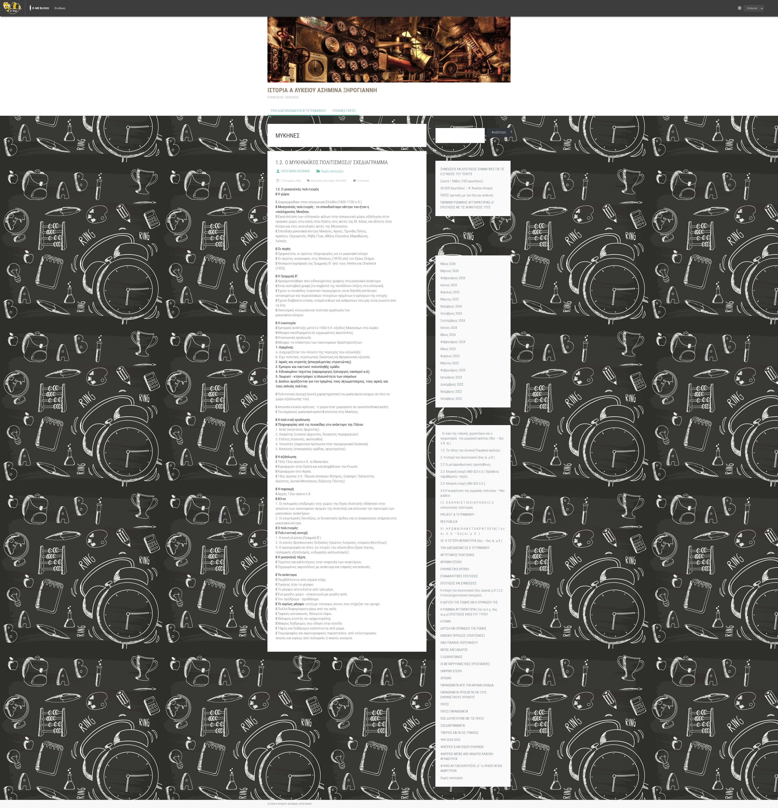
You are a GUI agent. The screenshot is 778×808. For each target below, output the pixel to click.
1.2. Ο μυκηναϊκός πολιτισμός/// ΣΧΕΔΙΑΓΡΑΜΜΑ (332, 162)
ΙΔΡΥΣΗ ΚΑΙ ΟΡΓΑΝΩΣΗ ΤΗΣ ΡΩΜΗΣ (463, 628)
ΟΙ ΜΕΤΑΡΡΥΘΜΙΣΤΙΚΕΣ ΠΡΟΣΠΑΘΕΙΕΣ (465, 664)
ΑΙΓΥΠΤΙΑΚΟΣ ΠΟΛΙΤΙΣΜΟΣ (457, 555)
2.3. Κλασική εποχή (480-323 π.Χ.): (463, 483)
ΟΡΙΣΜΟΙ (445, 678)
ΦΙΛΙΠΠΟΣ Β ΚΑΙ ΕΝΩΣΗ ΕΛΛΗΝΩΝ (461, 747)
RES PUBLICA (448, 522)
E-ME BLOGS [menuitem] (40, 8)
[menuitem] (12, 8)
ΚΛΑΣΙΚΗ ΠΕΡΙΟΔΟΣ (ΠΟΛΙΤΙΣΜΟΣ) (462, 636)
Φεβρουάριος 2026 (452, 278)
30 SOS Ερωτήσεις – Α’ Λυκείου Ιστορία (466, 188)
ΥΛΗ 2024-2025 (450, 740)
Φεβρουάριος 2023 (452, 370)
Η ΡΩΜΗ (445, 621)
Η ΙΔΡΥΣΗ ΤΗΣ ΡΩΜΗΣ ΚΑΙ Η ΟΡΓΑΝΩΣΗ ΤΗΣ (469, 602)
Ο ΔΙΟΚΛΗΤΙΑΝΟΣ (451, 657)
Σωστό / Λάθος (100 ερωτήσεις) (461, 181)
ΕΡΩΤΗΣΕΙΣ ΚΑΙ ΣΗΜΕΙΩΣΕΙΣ (458, 583)
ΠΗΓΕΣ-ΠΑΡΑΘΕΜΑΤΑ (454, 711)
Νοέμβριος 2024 (451, 306)
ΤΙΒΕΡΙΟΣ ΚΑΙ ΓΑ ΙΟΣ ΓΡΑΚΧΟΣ (459, 733)
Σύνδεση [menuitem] (60, 8)
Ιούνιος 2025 (448, 285)
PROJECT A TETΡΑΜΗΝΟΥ (457, 515)
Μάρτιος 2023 (449, 363)
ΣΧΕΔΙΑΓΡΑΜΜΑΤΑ (452, 726)
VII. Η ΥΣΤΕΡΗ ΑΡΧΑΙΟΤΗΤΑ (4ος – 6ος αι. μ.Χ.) (471, 541)
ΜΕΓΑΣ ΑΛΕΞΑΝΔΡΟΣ (454, 650)
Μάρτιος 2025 (449, 299)
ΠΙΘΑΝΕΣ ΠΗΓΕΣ (344, 111)
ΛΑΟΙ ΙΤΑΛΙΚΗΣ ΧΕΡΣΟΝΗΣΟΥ (459, 643)
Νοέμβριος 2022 (451, 391)
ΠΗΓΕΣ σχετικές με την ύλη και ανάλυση (466, 195)
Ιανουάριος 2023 (451, 377)
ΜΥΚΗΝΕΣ (341, 180)
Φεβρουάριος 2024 (452, 342)
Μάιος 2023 (448, 349)
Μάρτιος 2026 (449, 271)
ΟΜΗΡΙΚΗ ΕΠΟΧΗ (451, 671)
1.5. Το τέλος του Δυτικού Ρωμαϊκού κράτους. (470, 450)
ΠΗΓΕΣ (444, 704)
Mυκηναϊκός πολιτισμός (323, 180)
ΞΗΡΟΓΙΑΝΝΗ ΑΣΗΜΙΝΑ (295, 171)
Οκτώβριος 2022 (451, 399)
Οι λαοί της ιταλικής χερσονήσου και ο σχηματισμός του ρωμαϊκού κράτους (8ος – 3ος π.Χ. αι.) (472, 438)
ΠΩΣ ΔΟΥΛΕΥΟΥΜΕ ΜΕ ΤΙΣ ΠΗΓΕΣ (462, 718)
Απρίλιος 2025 (450, 292)
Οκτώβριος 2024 (451, 313)
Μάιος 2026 (448, 264)
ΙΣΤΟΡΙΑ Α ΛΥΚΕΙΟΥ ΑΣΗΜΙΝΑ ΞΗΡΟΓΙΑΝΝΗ (322, 90)
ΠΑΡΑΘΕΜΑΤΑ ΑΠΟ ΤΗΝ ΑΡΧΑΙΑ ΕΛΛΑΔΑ (467, 685)
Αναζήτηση (442, 126)
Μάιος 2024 (448, 335)
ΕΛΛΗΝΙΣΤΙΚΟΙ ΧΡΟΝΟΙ (454, 569)
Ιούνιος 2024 (448, 328)
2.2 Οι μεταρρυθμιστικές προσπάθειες (465, 464)
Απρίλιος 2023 (450, 356)
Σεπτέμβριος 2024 (452, 321)
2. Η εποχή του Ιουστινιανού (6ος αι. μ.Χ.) (467, 457)
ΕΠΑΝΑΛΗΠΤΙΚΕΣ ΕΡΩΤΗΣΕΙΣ (459, 576)
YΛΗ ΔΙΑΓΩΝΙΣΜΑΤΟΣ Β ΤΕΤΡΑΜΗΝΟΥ (298, 111)
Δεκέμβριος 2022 (451, 384)
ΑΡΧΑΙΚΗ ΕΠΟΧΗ (451, 562)
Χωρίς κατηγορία (332, 171)
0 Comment (363, 180)
